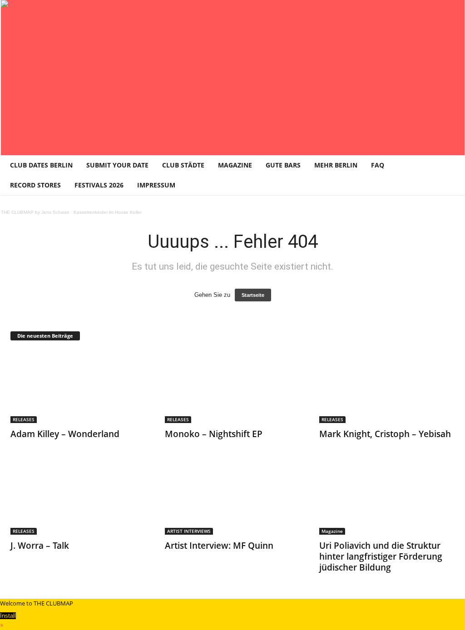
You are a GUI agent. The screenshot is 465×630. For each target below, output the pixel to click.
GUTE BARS (283, 165)
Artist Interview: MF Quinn (219, 545)
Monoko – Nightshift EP (213, 434)
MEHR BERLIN (335, 165)
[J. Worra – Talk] (78, 498)
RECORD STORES (35, 185)
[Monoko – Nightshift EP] (233, 386)
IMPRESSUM (156, 185)
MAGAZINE (235, 165)
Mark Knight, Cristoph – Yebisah (385, 434)
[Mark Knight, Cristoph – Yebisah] (387, 386)
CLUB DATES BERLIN (41, 165)
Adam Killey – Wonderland (64, 434)
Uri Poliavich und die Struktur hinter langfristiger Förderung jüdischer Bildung (380, 556)
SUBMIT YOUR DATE (117, 165)
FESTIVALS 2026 (99, 185)
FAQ (377, 165)
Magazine (332, 531)
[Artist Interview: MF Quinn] (233, 498)
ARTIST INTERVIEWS (189, 531)
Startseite (253, 295)
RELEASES (24, 419)
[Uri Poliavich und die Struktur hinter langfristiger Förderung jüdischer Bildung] (387, 498)
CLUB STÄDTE (183, 165)
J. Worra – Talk (39, 545)
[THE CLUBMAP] (233, 76)
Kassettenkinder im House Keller (108, 212)
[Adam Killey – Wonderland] (78, 386)
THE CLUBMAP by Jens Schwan (35, 212)
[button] (451, 175)
